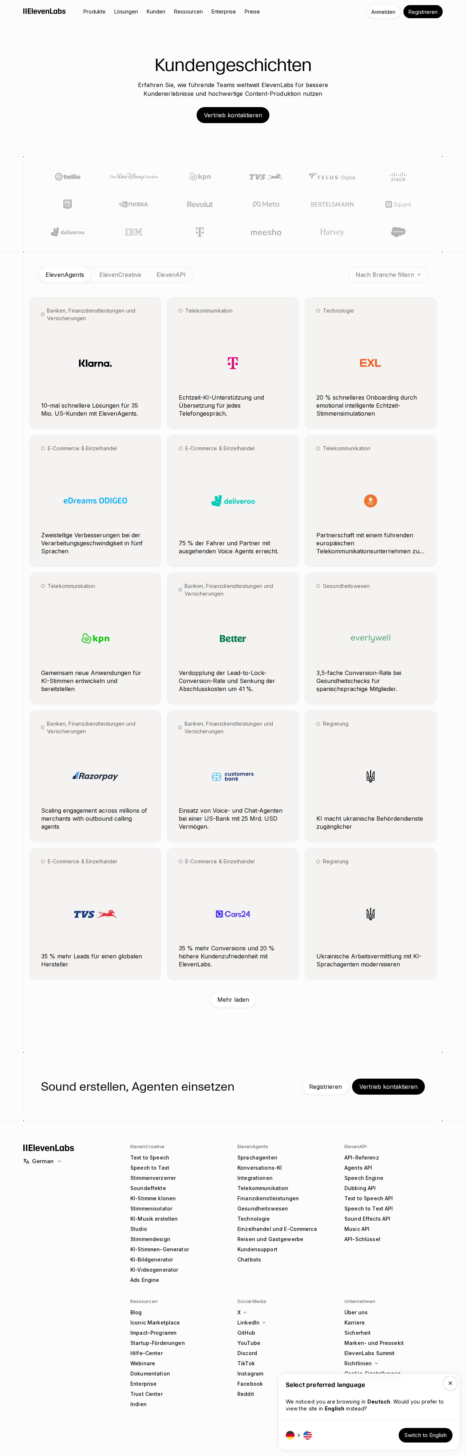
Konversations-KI (259, 1168)
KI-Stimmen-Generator (159, 1249)
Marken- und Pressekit (374, 1343)
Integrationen (255, 1178)
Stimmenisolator (151, 1208)
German (43, 1161)
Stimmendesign (150, 1239)
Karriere (354, 1322)
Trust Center (146, 1394)
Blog (136, 1312)
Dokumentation (150, 1373)
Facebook (250, 1384)
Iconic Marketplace (155, 1322)
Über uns (356, 1312)
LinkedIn (248, 1322)
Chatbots (249, 1259)
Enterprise (143, 1384)
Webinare (142, 1363)
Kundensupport (257, 1249)
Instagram (250, 1373)
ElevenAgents (252, 1146)
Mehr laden (233, 999)
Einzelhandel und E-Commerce (277, 1229)
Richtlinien (358, 1363)
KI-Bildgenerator (151, 1259)
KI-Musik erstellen (154, 1219)
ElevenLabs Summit (369, 1353)
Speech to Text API (368, 1208)
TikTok (246, 1363)
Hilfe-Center (146, 1353)
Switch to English (425, 1435)
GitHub (246, 1333)
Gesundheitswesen (262, 1208)
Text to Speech (149, 1157)
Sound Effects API (367, 1219)
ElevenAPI (355, 1146)
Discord (247, 1353)
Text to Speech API (368, 1198)
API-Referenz (361, 1157)
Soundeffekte (148, 1188)
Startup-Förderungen (157, 1343)
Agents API (358, 1168)
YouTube (248, 1343)
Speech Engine (363, 1178)
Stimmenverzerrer (153, 1178)
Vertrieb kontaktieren (233, 115)
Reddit (245, 1394)
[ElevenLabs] (44, 10)
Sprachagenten (257, 1157)
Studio (138, 1229)
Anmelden (383, 12)
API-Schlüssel (362, 1239)
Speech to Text (149, 1168)
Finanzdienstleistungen (268, 1198)
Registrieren (423, 12)
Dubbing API (360, 1188)
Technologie (253, 1219)
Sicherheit (357, 1333)
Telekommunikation (262, 1188)
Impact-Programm (153, 1333)
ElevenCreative (147, 1146)
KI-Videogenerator (154, 1270)
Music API (357, 1229)
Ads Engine (144, 1280)
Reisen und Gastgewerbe (270, 1239)
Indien (138, 1404)
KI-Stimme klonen (153, 1198)
